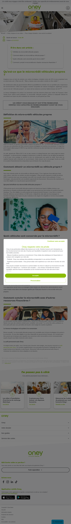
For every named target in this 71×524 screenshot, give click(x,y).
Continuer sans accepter (56, 241)
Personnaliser (35, 280)
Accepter (35, 275)
